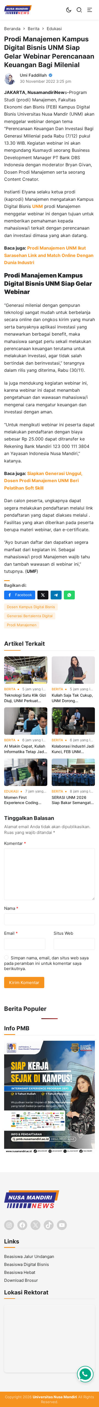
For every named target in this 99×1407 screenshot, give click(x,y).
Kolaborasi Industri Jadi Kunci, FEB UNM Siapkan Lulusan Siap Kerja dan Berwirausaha (73, 749)
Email (11, 933)
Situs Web (63, 933)
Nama (11, 908)
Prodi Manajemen (22, 625)
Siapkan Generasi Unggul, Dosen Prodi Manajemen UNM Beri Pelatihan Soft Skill (43, 481)
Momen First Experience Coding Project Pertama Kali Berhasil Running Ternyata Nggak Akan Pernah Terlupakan (24, 800)
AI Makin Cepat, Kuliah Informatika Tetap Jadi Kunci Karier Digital (24, 749)
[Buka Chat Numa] (85, 1374)
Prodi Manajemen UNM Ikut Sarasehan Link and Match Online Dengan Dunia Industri (49, 255)
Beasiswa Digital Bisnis (26, 1264)
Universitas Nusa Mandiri (55, 1397)
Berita (9, 689)
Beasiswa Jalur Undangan (29, 1256)
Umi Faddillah (33, 75)
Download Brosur (21, 1280)
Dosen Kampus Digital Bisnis (31, 607)
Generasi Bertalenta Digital (30, 616)
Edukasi (11, 791)
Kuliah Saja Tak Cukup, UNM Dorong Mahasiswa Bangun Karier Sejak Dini (72, 698)
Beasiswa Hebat (19, 1272)
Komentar (15, 843)
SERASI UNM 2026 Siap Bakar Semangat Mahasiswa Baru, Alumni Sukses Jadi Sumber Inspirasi (71, 800)
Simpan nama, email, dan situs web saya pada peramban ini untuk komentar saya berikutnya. (46, 963)
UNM (37, 206)
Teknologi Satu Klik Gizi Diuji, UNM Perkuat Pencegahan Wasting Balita (25, 698)
